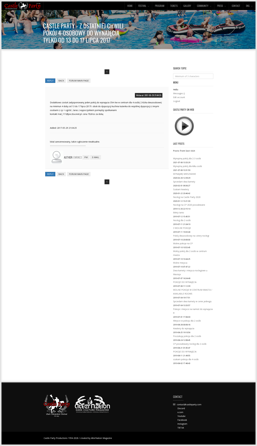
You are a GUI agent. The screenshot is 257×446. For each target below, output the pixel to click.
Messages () (179, 93)
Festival (142, 6)
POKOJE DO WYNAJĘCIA (184, 282)
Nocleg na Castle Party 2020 (186, 197)
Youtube (181, 416)
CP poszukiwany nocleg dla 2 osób (189, 343)
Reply (50, 80)
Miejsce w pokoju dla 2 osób (187, 320)
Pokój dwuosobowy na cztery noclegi (191, 235)
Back (61, 80)
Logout (176, 101)
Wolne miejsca (180, 262)
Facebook (182, 420)
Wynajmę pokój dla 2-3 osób (187, 158)
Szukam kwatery (181, 189)
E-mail (95, 157)
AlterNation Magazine (101, 438)
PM (86, 157)
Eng (248, 6)
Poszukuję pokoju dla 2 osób (187, 336)
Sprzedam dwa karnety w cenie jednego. (192, 301)
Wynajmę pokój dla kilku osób (187, 166)
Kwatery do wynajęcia (183, 328)
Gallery (187, 6)
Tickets (174, 6)
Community (202, 6)
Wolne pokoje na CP (183, 243)
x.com (180, 412)
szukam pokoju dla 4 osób (186, 359)
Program (159, 6)
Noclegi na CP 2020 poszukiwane (189, 204)
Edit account (179, 97)
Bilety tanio (178, 212)
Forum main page (79, 80)
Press (220, 6)
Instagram (182, 423)
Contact (236, 6)
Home (130, 6)
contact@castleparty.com (189, 404)
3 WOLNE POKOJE (182, 228)
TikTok (180, 427)
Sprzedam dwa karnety (184, 181)
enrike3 (77, 157)
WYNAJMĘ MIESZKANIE (184, 173)
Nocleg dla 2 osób (182, 220)
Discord (181, 408)
